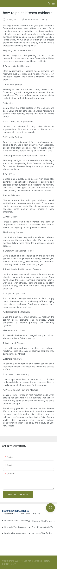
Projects (36, 514)
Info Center (25, 514)
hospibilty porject (11, 514)
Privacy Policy (9, 564)
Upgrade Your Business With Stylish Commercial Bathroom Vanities (16, 527)
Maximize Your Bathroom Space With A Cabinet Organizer (43, 533)
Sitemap (20, 564)
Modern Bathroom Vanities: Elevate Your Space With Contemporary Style (16, 533)
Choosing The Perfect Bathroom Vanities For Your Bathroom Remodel (43, 521)
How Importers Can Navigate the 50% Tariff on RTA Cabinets (18, 520)
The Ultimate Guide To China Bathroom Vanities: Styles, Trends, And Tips (43, 527)
